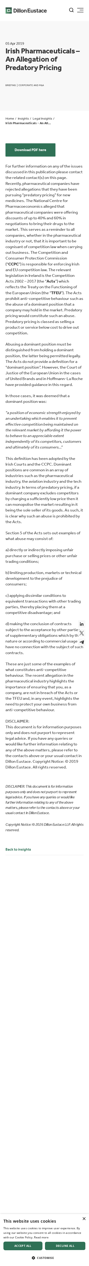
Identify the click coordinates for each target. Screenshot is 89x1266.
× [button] (84, 1219)
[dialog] (44, 1240)
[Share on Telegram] (81, 642)
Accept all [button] (22, 1246)
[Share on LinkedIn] (81, 624)
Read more (41, 1237)
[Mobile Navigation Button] (80, 10)
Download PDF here (30, 150)
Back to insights (18, 849)
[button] (44, 1258)
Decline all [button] (65, 1246)
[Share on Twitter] (81, 633)
